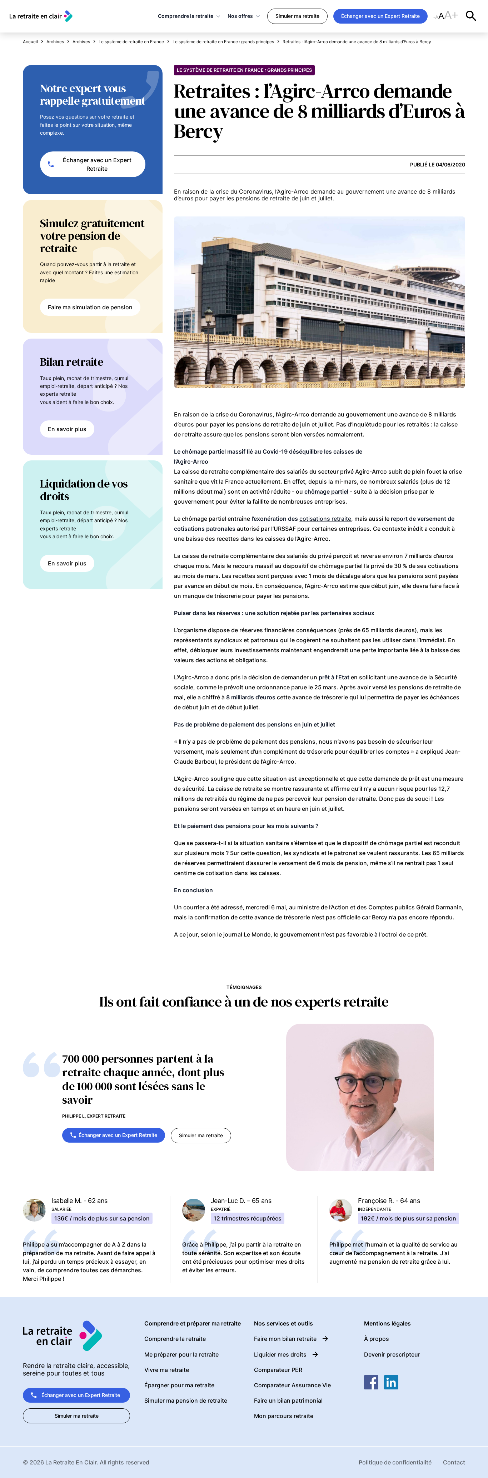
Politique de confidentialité (395, 1462)
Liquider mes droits (280, 1354)
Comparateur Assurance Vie (292, 1385)
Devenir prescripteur (392, 1354)
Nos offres (240, 16)
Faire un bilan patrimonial (288, 1400)
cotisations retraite (325, 518)
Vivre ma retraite (166, 1369)
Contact (454, 1462)
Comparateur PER (278, 1369)
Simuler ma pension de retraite (185, 1400)
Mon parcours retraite (283, 1415)
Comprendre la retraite (185, 16)
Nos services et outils (283, 1323)
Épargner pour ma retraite (179, 1385)
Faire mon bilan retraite (285, 1338)
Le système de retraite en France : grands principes (244, 70)
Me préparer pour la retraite (181, 1354)
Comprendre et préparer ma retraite (192, 1323)
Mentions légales (387, 1323)
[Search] (471, 16)
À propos (376, 1338)
